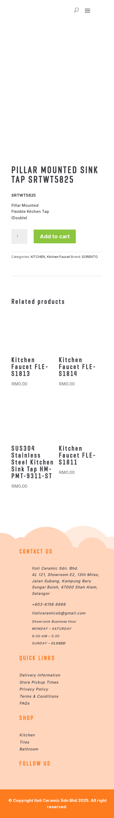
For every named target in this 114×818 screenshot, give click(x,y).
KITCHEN (38, 257)
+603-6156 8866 (49, 604)
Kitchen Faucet (58, 257)
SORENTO (90, 257)
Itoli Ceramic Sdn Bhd (55, 800)
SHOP (26, 718)
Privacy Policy (33, 689)
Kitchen (27, 735)
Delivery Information (39, 675)
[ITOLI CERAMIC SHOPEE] (24, 778)
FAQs (24, 703)
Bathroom (28, 749)
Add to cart (55, 236)
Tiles (24, 742)
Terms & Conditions (39, 696)
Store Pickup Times (39, 682)
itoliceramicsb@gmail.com (58, 613)
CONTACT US (36, 551)
